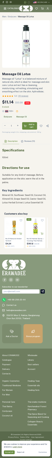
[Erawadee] (26, 8)
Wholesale (32, 355)
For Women (7, 390)
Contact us (11, 305)
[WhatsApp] (25, 2)
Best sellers (33, 364)
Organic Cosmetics (10, 381)
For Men (6, 394)
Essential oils (34, 385)
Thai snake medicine (37, 402)
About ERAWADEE (10, 355)
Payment (6, 364)
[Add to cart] (20, 233)
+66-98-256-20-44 (16, 300)
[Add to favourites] (21, 220)
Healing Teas (34, 381)
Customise (43, 452)
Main (4, 17)
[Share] (47, 125)
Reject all (20, 452)
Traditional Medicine (11, 385)
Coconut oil (7, 415)
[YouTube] (11, 2)
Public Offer (25, 437)
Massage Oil (21, 117)
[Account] (48, 8)
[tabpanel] (26, 175)
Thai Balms (7, 406)
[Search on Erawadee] (31, 8)
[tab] (11, 141)
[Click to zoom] (26, 44)
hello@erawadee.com (16, 310)
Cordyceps (7, 411)
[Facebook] (3, 2)
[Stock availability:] (17, 111)
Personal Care (8, 402)
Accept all (9, 452)
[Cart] (42, 8)
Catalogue (13, 8)
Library (31, 360)
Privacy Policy (13, 437)
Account (31, 369)
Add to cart (31, 125)
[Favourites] (36, 8)
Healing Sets (33, 390)
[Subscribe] (43, 291)
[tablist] (26, 141)
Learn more (17, 447)
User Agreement (37, 437)
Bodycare (12, 17)
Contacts (6, 373)
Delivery (6, 369)
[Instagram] (7, 2)
